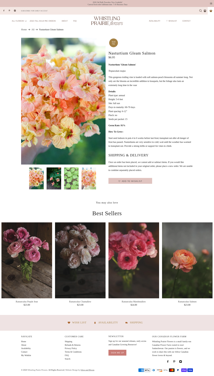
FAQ (75, 21)
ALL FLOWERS (18, 21)
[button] (130, 181)
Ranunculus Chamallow (80, 301)
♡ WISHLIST (171, 21)
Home (24, 29)
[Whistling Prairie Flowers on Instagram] (17, 11)
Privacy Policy (71, 348)
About (65, 21)
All (32, 29)
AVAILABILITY (154, 21)
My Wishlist (26, 355)
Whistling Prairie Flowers (37, 370)
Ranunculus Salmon (187, 301)
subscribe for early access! (34, 11)
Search (67, 359)
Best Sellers (107, 213)
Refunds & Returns (73, 345)
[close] (211, 3)
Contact (24, 352)
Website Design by (80, 370)
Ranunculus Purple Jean (27, 301)
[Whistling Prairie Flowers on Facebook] (5, 11)
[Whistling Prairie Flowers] (107, 21)
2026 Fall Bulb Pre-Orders (43, 21)
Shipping (68, 341)
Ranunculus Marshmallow (134, 301)
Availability (26, 348)
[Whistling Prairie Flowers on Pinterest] (11, 11)
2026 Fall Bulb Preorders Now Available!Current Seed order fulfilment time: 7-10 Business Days (108, 3)
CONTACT (186, 21)
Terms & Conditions (73, 352)
